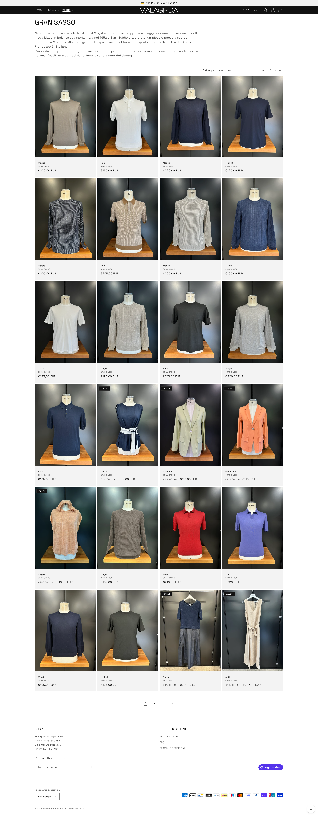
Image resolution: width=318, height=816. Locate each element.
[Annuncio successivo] (282, 3)
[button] (39, 10)
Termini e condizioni (172, 747)
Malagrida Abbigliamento (55, 808)
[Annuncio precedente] (36, 3)
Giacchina (168, 471)
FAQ (162, 742)
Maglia (41, 163)
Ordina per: (209, 70)
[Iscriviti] (90, 767)
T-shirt (229, 163)
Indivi (85, 808)
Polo (103, 163)
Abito (166, 677)
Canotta (105, 471)
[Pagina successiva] (172, 703)
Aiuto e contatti (170, 736)
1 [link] (145, 703)
